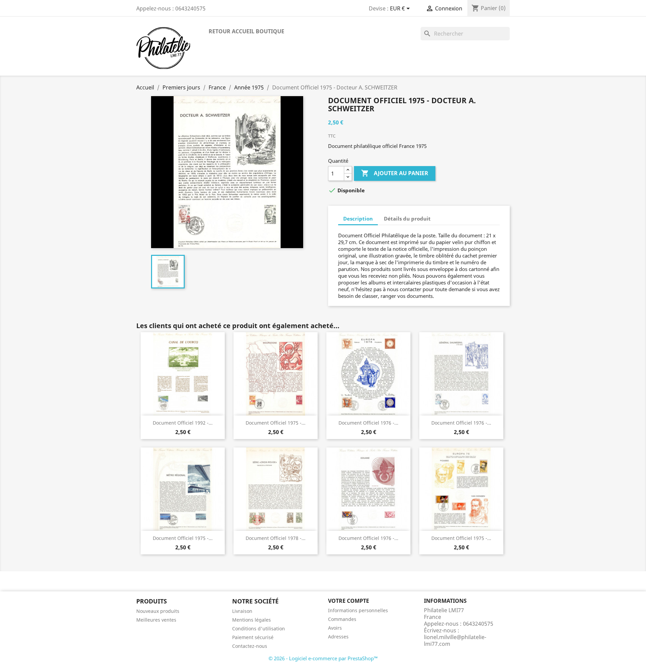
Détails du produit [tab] (407, 218)
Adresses (338, 636)
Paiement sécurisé (253, 637)
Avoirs (335, 628)
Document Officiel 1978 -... (276, 538)
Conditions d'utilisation (258, 628)
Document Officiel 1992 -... (183, 423)
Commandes (342, 619)
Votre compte (348, 600)
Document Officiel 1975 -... (276, 423)
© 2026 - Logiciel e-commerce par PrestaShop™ (323, 658)
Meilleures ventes (156, 620)
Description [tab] (358, 218)
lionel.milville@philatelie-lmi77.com (455, 640)
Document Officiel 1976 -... (368, 423)
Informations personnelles (358, 610)
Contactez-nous (249, 646)
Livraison (242, 611)
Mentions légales (251, 620)
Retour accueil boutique (246, 31)
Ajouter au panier (394, 173)
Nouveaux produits (157, 611)
